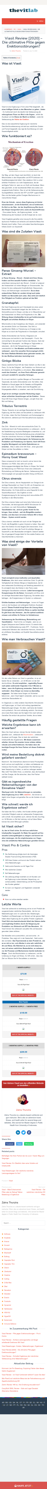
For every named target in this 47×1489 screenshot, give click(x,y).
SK (29, 1405)
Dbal (5, 1286)
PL (18, 1405)
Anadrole (7, 1238)
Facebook (9, 1144)
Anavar (6, 1241)
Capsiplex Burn (9, 1260)
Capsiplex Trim (9, 1264)
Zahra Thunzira (10, 1202)
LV (4, 1405)
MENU (41, 21)
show (18, 58)
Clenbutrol (7, 1271)
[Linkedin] (18, 1132)
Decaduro (7, 1290)
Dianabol (7, 1294)
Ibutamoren (8, 1320)
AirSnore (7, 1234)
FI (24, 1402)
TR (43, 1405)
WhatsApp (29, 1144)
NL (17, 1402)
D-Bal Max (8, 1282)
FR (27, 1402)
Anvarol (7, 1245)
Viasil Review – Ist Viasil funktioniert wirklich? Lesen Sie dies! (23, 1374)
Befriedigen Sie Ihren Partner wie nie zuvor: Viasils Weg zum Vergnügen (23, 1157)
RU (25, 1405)
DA (14, 1402)
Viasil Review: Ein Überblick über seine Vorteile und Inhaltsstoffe (20, 1164)
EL (34, 1402)
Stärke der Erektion (21, 119)
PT (14, 1405)
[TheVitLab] (23, 10)
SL (32, 1405)
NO (11, 1405)
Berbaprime (8, 1249)
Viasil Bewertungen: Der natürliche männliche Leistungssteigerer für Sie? (17, 1172)
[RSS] (23, 2)
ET (21, 1402)
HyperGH (7, 1316)
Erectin (6, 1297)
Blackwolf (7, 1253)
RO (21, 1405)
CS (10, 1402)
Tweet (19, 1144)
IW (38, 1402)
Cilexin (6, 1267)
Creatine (7, 1275)
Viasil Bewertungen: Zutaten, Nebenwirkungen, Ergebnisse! (22, 1346)
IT (44, 1402)
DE (31, 1402)
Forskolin (7, 1301)
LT (7, 1405)
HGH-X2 (7, 1312)
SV (39, 1405)
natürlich (27, 794)
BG (7, 1402)
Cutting (6, 1279)
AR (3, 1402)
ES (36, 1405)
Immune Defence (10, 1324)
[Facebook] (29, 1132)
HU (41, 1402)
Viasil (11, 1180)
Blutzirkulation (28, 734)
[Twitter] (23, 1132)
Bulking (6, 1256)
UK (23, 1407)
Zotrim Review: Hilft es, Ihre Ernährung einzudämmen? (21, 1384)
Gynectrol (7, 1305)
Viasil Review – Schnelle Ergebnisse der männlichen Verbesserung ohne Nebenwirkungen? (20, 1357)
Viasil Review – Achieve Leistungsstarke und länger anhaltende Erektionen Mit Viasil (20, 1341)
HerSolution (8, 1309)
